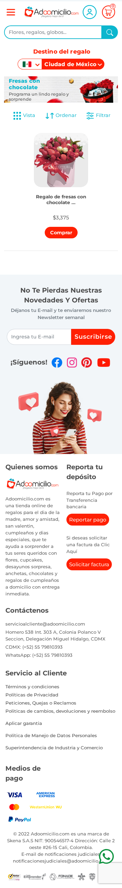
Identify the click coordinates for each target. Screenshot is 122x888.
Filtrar (102, 115)
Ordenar (65, 115)
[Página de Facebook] (57, 362)
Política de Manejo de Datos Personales (51, 735)
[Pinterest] (86, 362)
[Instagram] (71, 362)
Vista (29, 115)
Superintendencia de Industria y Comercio (54, 747)
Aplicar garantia (23, 723)
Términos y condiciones (32, 686)
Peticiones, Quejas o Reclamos (40, 703)
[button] (61, 198)
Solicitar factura (89, 564)
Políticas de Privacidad (31, 694)
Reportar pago (87, 519)
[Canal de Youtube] (103, 362)
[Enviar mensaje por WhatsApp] (106, 856)
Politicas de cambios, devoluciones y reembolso (60, 711)
